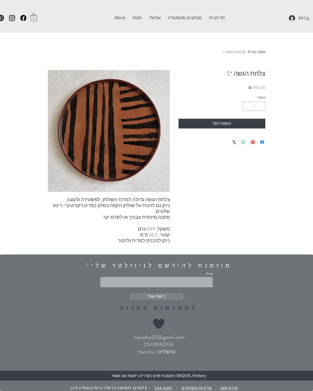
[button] (33, 17)
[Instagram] (12, 18)
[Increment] (247, 106)
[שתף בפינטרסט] (253, 142)
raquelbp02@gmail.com (159, 337)
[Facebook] (23, 18)
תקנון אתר (163, 388)
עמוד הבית (256, 52)
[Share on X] (234, 142)
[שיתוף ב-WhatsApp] (243, 142)
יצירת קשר (229, 388)
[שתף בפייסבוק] (262, 142)
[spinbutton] (254, 106)
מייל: (209, 273)
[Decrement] (261, 106)
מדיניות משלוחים (196, 388)
